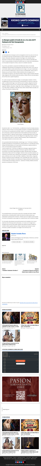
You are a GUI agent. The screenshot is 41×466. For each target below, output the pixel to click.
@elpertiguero (6, 409)
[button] (2, 30)
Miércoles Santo (7, 458)
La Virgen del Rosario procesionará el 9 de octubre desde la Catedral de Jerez (10, 343)
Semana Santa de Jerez (7, 457)
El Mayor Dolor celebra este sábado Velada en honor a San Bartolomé (30, 325)
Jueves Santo (14, 458)
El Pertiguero (5, 328)
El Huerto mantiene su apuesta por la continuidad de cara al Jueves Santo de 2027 (29, 451)
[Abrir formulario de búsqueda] (39, 30)
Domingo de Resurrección (20, 460)
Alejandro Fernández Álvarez (8, 44)
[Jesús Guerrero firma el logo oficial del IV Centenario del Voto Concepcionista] (32, 257)
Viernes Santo (27, 458)
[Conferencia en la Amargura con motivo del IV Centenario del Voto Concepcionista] (8, 257)
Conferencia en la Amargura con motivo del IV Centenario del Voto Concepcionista (7, 261)
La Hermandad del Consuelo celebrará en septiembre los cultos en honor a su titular (10, 325)
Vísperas (15, 457)
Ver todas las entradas (29, 241)
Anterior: (10, 269)
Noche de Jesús (20, 458)
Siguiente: (30, 270)
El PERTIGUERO (20, 14)
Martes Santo (34, 457)
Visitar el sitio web (16, 241)
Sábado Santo (33, 458)
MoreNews (27, 464)
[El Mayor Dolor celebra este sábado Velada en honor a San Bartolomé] (30, 318)
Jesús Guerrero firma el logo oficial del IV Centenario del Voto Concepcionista (32, 261)
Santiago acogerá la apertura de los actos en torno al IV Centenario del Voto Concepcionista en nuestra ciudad (20, 263)
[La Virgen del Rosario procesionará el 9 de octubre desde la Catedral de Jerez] (11, 336)
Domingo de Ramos (21, 457)
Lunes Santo (28, 457)
